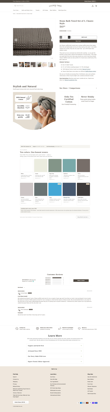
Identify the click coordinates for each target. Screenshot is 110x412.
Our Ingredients (54, 381)
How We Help (53, 379)
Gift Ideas (45, 10)
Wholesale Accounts (55, 390)
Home (14, 13)
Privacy (15, 384)
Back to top (54, 369)
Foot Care (15, 10)
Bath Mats (90, 388)
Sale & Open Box (92, 393)
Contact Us (16, 379)
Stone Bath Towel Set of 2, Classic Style (24, 13)
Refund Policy (16, 386)
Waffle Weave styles (90, 71)
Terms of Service (17, 392)
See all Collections (92, 376)
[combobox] (27, 5)
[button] (96, 6)
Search (14, 376)
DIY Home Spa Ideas (55, 388)
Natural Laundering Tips (71, 80)
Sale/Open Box (62, 10)
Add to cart (84, 37)
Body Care (90, 381)
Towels (37, 10)
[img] (21, 291)
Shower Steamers (92, 386)
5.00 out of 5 (32, 279)
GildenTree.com (19, 406)
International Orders (55, 395)
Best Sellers (53, 10)
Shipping (15, 381)
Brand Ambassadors (55, 392)
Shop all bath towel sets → (83, 217)
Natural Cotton (86, 69)
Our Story (52, 376)
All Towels (90, 391)
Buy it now (78, 41)
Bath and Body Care (27, 10)
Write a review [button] (81, 280)
